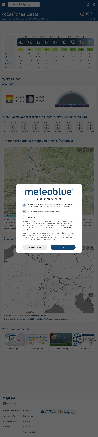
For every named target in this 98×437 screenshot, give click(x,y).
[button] (49, 217)
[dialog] (49, 218)
